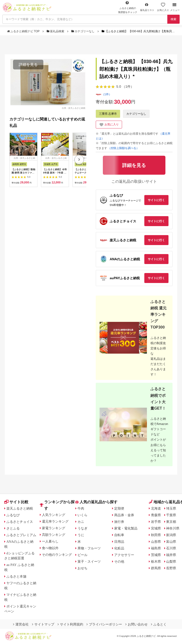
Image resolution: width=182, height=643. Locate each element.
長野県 (171, 568)
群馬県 (156, 568)
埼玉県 (171, 508)
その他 (119, 561)
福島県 (156, 548)
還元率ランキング (55, 521)
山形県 (156, 541)
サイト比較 (18, 502)
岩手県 (156, 521)
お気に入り (163, 10)
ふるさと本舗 (16, 576)
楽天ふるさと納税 (19, 508)
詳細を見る (28, 65)
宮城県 (156, 528)
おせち (82, 568)
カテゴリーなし (84, 31)
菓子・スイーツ (89, 561)
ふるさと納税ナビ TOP (25, 31)
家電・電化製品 (125, 528)
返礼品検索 (57, 31)
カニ (80, 521)
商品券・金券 (124, 515)
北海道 (156, 508)
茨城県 (156, 554)
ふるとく (160, 624)
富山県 (171, 541)
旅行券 (119, 521)
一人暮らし (50, 541)
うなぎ (82, 528)
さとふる (13, 528)
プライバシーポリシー (105, 624)
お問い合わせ (138, 624)
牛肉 (80, 508)
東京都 (171, 521)
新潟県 (171, 535)
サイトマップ (44, 624)
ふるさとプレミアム (21, 535)
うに (80, 535)
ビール (82, 554)
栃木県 (156, 561)
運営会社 (22, 624)
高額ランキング (53, 534)
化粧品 (119, 548)
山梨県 (171, 561)
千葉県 (171, 515)
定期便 (119, 508)
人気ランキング (53, 514)
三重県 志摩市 (108, 113)
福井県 (171, 554)
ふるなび (13, 515)
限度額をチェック (127, 10)
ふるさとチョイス (19, 521)
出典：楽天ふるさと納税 (73, 108)
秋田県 (156, 535)
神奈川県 (172, 528)
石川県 (171, 548)
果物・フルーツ (89, 548)
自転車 (119, 535)
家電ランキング (53, 528)
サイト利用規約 (71, 624)
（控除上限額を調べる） (123, 148)
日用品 (119, 541)
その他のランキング (57, 554)
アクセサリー (124, 554)
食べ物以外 (50, 548)
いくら (82, 515)
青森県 (156, 515)
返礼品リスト (147, 10)
